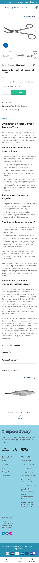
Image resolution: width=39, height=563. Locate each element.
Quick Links (7, 457)
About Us (5, 464)
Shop (3, 468)
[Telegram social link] (18, 109)
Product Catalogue (27, 468)
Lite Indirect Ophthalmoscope (27, 490)
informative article (25, 271)
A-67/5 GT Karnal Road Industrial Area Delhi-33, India (7, 525)
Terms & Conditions (27, 464)
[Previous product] (32, 65)
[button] (34, 378)
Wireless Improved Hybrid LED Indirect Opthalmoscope (27, 504)
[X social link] (10, 109)
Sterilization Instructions (29, 476)
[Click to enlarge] (5, 45)
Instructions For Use (28, 472)
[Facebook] (7, 533)
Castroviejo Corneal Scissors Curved (19, 413)
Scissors (11, 65)
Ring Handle (21, 65)
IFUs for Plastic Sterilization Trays (27, 480)
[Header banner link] (16, 2)
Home (4, 65)
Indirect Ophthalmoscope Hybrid (27, 497)
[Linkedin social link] (16, 109)
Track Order (6, 476)
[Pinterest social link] (13, 109)
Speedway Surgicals (9, 266)
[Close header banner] (36, 2)
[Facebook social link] (8, 109)
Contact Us (5, 472)
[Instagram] (10, 533)
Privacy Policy (26, 461)
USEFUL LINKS (26, 457)
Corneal (23, 416)
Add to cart (18, 92)
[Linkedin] (3, 533)
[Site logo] (19, 7)
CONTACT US (7, 518)
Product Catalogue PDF (29, 485)
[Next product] (36, 65)
